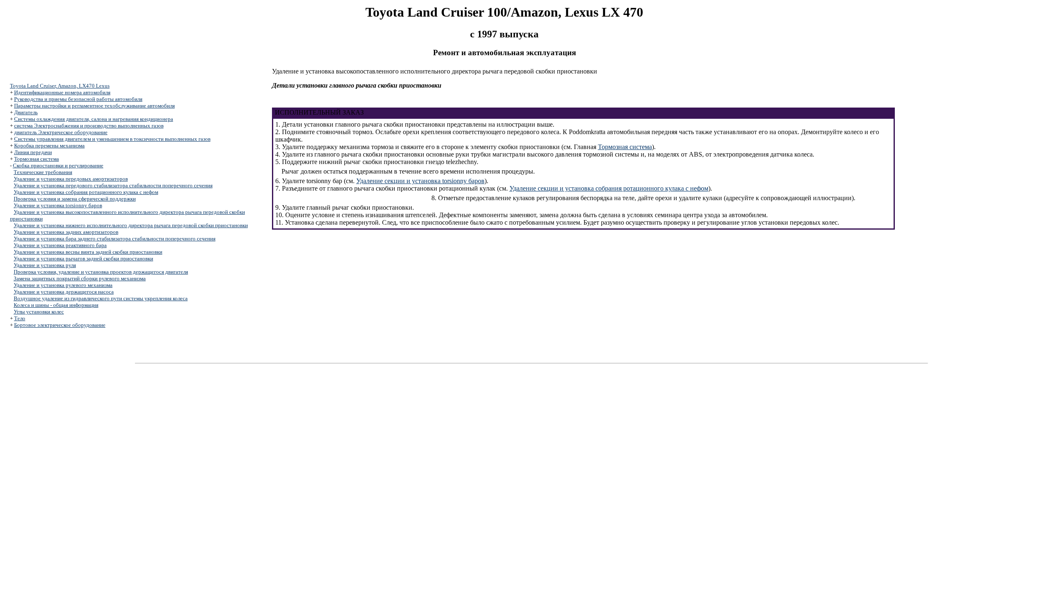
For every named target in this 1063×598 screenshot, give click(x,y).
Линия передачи (33, 152)
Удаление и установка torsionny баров (58, 205)
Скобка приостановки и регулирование (58, 165)
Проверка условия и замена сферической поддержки (75, 199)
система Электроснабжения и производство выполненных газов (89, 126)
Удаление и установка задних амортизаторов (66, 232)
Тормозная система (36, 159)
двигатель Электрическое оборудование (61, 132)
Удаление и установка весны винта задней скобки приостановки (88, 252)
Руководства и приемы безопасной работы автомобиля (78, 99)
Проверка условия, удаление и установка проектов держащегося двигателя (101, 272)
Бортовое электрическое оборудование (59, 325)
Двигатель (26, 112)
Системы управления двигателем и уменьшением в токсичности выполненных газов (112, 139)
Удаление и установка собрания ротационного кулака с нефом (86, 192)
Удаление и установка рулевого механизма (63, 285)
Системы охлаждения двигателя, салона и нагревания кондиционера (93, 119)
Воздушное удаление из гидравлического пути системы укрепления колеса (101, 298)
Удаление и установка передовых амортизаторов (71, 179)
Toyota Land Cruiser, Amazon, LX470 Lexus (60, 86)
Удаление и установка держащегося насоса (64, 292)
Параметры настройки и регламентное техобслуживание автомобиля (94, 106)
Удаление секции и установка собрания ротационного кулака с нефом (608, 188)
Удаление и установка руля (45, 265)
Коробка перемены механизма (49, 145)
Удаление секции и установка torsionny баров (420, 180)
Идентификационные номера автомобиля (62, 92)
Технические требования (43, 172)
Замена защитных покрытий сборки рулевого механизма (80, 278)
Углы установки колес (39, 312)
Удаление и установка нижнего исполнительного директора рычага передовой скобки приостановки (131, 225)
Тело (19, 318)
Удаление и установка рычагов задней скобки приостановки (83, 258)
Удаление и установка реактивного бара (60, 245)
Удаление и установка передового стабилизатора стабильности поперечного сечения (113, 185)
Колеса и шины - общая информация (56, 305)
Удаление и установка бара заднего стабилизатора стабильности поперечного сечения (115, 238)
